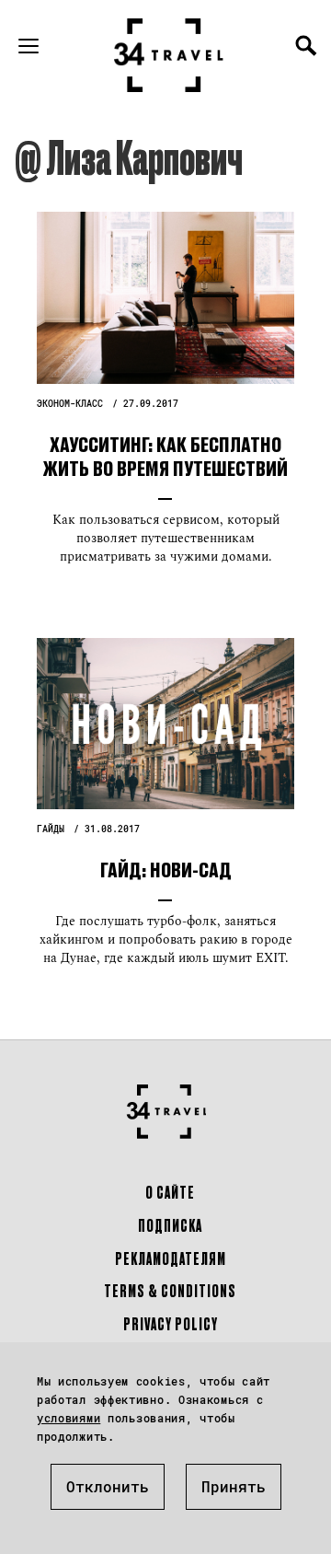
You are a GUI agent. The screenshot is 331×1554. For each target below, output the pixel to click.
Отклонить (107, 1486)
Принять (233, 1486)
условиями (68, 1417)
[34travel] (169, 55)
